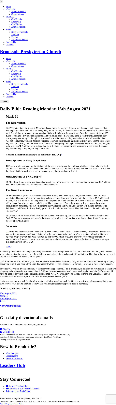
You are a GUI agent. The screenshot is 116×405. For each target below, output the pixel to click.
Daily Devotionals (19, 32)
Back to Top (8, 332)
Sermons (15, 34)
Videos (14, 37)
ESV (8, 246)
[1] (7, 231)
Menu (5, 102)
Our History (16, 24)
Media (8, 29)
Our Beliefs (16, 19)
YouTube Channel (19, 39)
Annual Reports (18, 27)
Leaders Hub (12, 365)
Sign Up (6, 329)
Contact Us (11, 42)
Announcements (18, 11)
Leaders (9, 44)
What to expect (12, 353)
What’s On (10, 9)
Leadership (16, 22)
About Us (10, 16)
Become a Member (14, 358)
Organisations (17, 14)
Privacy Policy (18, 404)
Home (8, 6)
